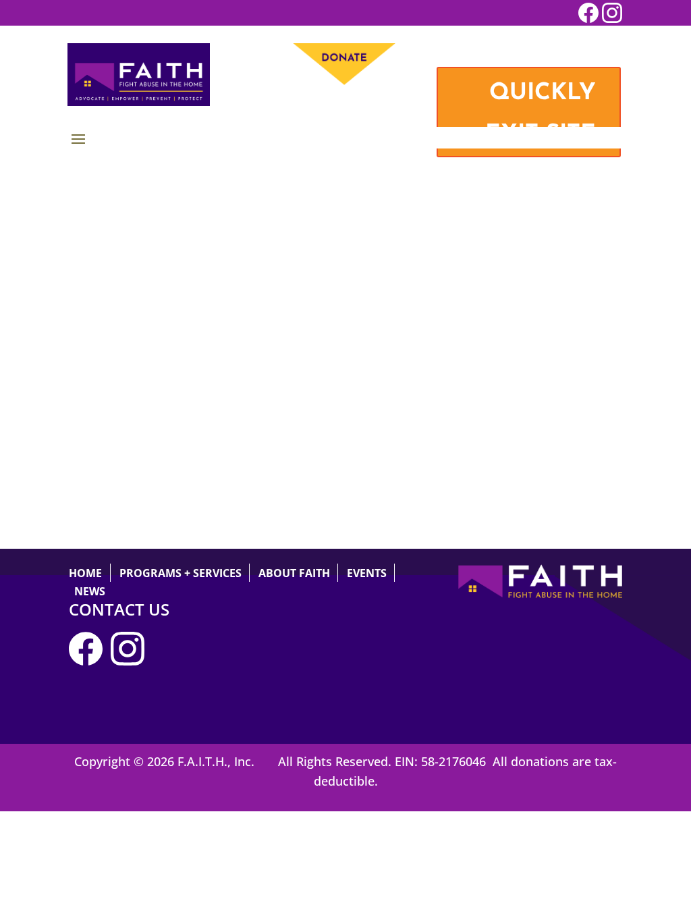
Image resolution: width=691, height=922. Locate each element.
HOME (85, 573)
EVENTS (367, 573)
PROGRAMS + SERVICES (180, 573)
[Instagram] (132, 661)
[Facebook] (90, 661)
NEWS (89, 591)
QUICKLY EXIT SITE (540, 114)
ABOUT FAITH (294, 573)
